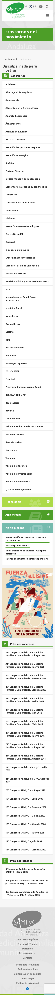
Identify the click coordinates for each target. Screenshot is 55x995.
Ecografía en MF (14, 234)
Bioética (10, 163)
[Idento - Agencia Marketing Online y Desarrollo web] (27, 988)
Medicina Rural (14, 308)
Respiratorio (12, 402)
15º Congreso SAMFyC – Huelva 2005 (25, 832)
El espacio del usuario (17, 249)
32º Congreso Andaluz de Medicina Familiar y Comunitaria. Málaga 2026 (25, 654)
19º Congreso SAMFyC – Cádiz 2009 (24, 798)
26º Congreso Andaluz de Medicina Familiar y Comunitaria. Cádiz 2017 (24, 723)
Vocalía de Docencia (17, 465)
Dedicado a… (13, 210)
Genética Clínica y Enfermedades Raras (27, 281)
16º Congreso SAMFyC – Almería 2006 (26, 824)
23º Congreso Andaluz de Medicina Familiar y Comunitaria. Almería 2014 (26, 757)
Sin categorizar (14, 442)
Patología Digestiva (16, 363)
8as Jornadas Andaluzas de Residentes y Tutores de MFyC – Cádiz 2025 (27, 893)
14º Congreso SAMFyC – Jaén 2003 (24, 841)
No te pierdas (14, 528)
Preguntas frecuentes (27, 964)
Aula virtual (13, 515)
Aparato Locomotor (16, 115)
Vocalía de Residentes (18, 481)
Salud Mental (13, 418)
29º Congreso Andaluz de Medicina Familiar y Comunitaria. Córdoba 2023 (26, 688)
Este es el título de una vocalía (22, 265)
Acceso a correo (27, 953)
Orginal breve (13, 324)
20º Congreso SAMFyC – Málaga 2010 (25, 790)
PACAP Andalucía (15, 347)
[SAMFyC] (15, 10)
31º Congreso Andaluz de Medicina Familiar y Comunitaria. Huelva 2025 (25, 665)
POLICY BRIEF (12, 371)
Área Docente (13, 123)
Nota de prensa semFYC (18, 545)
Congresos (11, 194)
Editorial (10, 241)
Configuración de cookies (27, 974)
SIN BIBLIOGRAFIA (15, 434)
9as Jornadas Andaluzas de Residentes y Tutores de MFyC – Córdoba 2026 (27, 882)
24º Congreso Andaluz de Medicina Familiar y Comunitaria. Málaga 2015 (25, 746)
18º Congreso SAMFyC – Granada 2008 (26, 807)
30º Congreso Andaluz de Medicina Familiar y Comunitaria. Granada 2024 (26, 677)
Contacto (27, 957)
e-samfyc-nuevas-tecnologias (22, 226)
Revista (10, 410)
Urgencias (11, 450)
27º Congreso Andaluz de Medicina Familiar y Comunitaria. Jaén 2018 (24, 711)
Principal (10, 379)
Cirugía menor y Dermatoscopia (23, 178)
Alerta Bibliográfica (27, 939)
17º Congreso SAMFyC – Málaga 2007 (25, 815)
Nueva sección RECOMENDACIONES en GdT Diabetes (26, 539)
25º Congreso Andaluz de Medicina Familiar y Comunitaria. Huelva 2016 (25, 734)
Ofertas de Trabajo (27, 944)
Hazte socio (13, 502)
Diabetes (10, 218)
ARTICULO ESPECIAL (16, 139)
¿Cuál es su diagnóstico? (19, 489)
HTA (8, 289)
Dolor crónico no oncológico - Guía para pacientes (26, 552)
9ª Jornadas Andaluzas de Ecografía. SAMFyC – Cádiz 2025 (25, 871)
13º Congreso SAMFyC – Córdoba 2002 (26, 849)
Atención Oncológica (17, 155)
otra (8, 339)
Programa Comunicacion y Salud (23, 387)
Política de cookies (28, 969)
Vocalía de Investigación (19, 473)
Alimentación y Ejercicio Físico (22, 107)
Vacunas (10, 458)
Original (10, 331)
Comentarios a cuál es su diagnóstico (26, 186)
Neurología (12, 316)
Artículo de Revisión (16, 131)
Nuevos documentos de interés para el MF (27, 559)
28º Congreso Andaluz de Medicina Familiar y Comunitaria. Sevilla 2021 (25, 700)
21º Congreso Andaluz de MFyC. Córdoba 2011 (28, 780)
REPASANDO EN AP (16, 394)
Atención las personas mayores (23, 147)
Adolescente (12, 100)
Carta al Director (15, 171)
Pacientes (11, 355)
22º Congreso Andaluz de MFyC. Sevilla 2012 (26, 769)
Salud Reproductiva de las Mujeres (24, 426)
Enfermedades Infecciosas (20, 257)
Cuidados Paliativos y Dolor (20, 202)
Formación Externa (16, 273)
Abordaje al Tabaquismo (19, 92)
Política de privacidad (27, 983)
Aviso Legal (27, 978)
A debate (11, 84)
